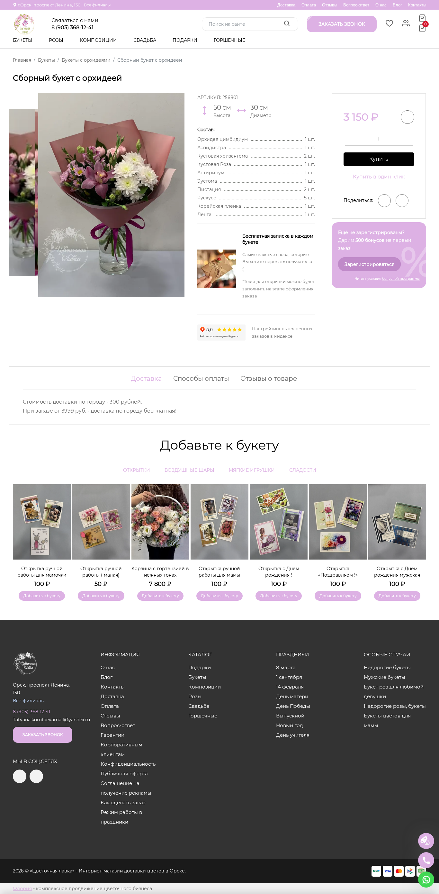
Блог (397, 5)
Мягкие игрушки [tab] (252, 470)
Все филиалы (97, 5)
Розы (57, 40)
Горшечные (229, 40)
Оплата (308, 5)
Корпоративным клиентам (121, 749)
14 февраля (290, 687)
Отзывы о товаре (268, 378)
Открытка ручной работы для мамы (219, 572)
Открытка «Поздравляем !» (338, 572)
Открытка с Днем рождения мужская (397, 572)
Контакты (417, 5)
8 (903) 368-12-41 (72, 27)
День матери (292, 696)
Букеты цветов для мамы (387, 720)
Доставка (286, 5)
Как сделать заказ (123, 802)
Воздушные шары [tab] (189, 470)
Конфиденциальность (128, 764)
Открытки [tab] (136, 470)
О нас (381, 5)
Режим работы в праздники (121, 817)
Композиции (99, 40)
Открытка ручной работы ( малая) (101, 572)
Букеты (23, 40)
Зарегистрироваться (369, 264)
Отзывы (329, 5)
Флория (22, 888)
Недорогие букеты (387, 667)
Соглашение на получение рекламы (126, 788)
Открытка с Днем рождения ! (278, 572)
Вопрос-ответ (356, 5)
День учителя (292, 735)
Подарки (186, 40)
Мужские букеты (384, 677)
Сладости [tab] (302, 470)
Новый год (289, 725)
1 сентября (289, 677)
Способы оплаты (201, 378)
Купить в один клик (379, 177)
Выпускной (290, 716)
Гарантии (112, 735)
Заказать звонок (42, 734)
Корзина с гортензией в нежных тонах (160, 572)
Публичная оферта (124, 774)
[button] (418, 533)
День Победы (293, 706)
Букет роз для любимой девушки (394, 691)
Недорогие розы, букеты (395, 706)
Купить (378, 159)
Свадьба (145, 40)
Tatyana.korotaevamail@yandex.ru (51, 720)
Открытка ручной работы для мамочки (42, 572)
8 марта (286, 667)
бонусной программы (401, 279)
